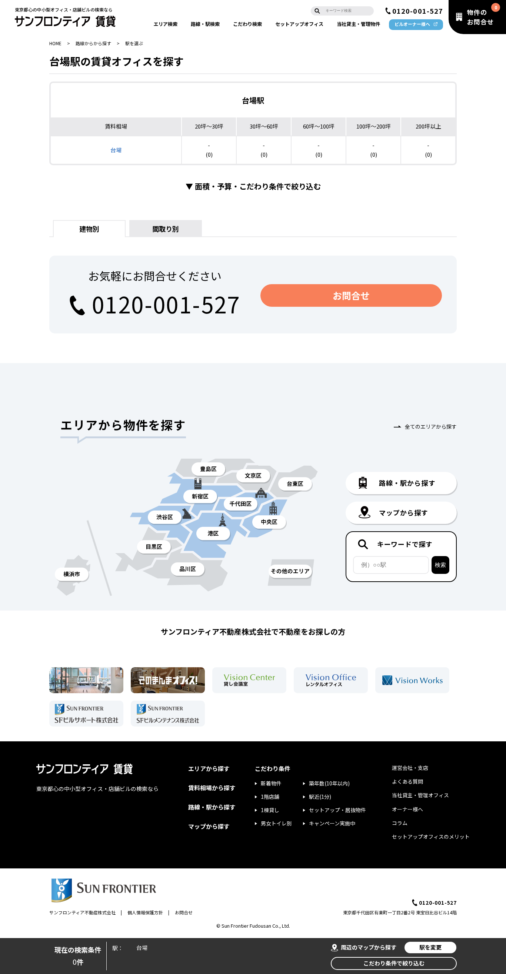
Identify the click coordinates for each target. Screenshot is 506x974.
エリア (165, 23)
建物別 (89, 228)
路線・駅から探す (212, 806)
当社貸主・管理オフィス (420, 795)
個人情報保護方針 (145, 912)
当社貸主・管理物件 (358, 23)
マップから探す (209, 826)
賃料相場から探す (212, 787)
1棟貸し (270, 810)
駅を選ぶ (134, 43)
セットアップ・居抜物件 (337, 810)
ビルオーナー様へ (412, 24)
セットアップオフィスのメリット (431, 836)
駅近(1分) (320, 796)
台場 (115, 150)
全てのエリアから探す (431, 426)
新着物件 (271, 783)
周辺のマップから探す (368, 947)
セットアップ (299, 23)
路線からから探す (93, 43)
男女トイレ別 (276, 823)
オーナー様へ (407, 809)
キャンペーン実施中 (332, 823)
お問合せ (351, 295)
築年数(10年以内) (329, 783)
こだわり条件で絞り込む (394, 963)
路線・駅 (205, 23)
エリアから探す (209, 768)
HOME (55, 43)
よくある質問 (407, 781)
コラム (399, 823)
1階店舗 (270, 796)
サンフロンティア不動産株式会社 (82, 912)
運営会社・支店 (410, 767)
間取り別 (165, 228)
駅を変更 (430, 947)
